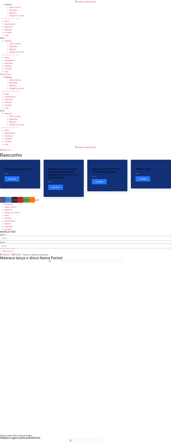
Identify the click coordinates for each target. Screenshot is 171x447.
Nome (2, 235)
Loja (6, 35)
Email (2, 242)
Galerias (8, 29)
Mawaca (6, 254)
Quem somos (15, 7)
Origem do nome (16, 15)
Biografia (13, 10)
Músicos (13, 13)
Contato (8, 32)
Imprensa (9, 27)
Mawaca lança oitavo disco (18, 169)
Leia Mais (12, 179)
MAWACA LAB (143, 169)
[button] (85, 38)
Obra (7, 21)
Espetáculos (10, 24)
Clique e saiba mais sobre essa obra (16, 435)
